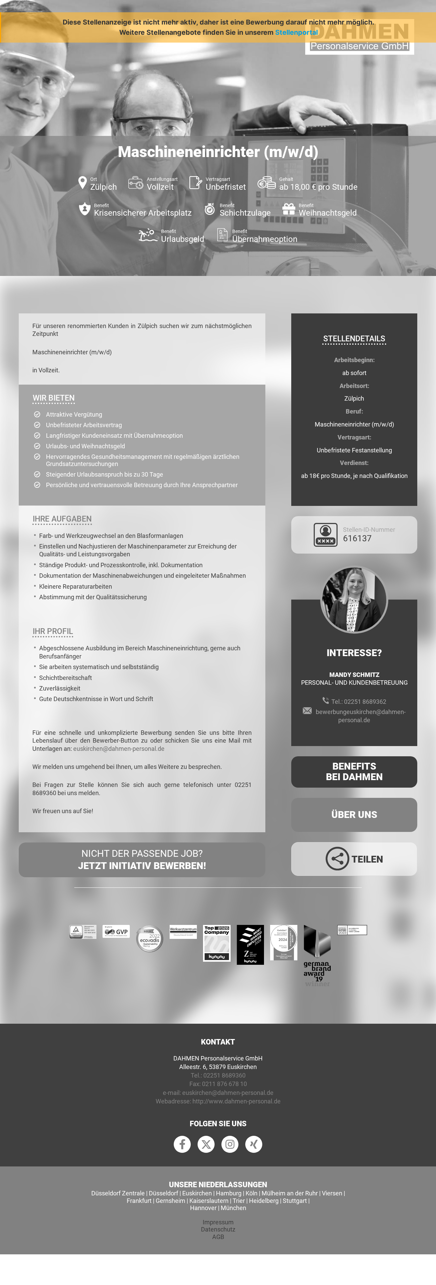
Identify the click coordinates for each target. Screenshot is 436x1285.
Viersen (332, 1193)
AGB (218, 1236)
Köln (252, 1193)
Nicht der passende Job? (142, 859)
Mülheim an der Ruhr (290, 1193)
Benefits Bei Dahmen (354, 772)
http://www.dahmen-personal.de (236, 1101)
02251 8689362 (365, 701)
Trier (239, 1200)
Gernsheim (170, 1200)
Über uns (354, 814)
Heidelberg (264, 1200)
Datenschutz (218, 1229)
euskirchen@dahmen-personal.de (119, 748)
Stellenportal (296, 32)
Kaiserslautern (209, 1200)
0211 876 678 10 (224, 1083)
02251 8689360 (224, 1075)
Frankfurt (139, 1200)
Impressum (218, 1222)
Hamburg (229, 1193)
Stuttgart (295, 1200)
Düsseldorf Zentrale (118, 1193)
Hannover (203, 1207)
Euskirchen (197, 1193)
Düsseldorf (163, 1193)
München (233, 1207)
